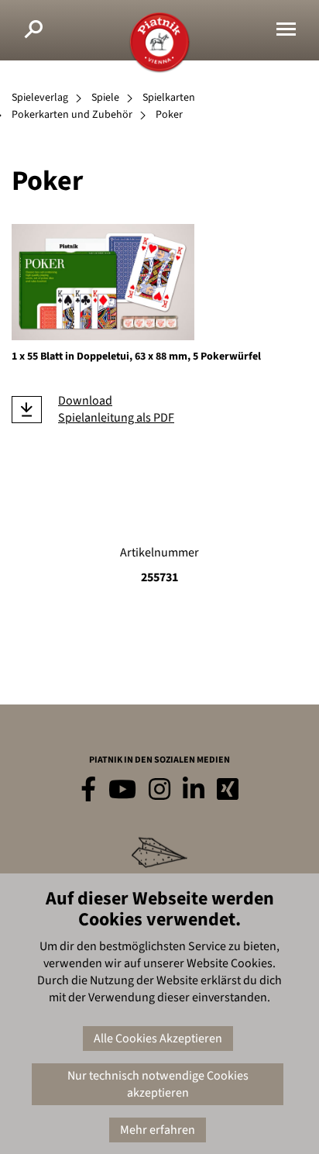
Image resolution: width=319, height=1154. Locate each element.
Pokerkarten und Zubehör (72, 114)
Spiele (105, 97)
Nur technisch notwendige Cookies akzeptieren (158, 1084)
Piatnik (159, 43)
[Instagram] (159, 790)
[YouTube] (122, 790)
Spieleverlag (40, 97)
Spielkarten (168, 97)
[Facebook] (88, 790)
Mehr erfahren (157, 1129)
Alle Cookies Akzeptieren (158, 1038)
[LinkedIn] (193, 790)
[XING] (227, 790)
